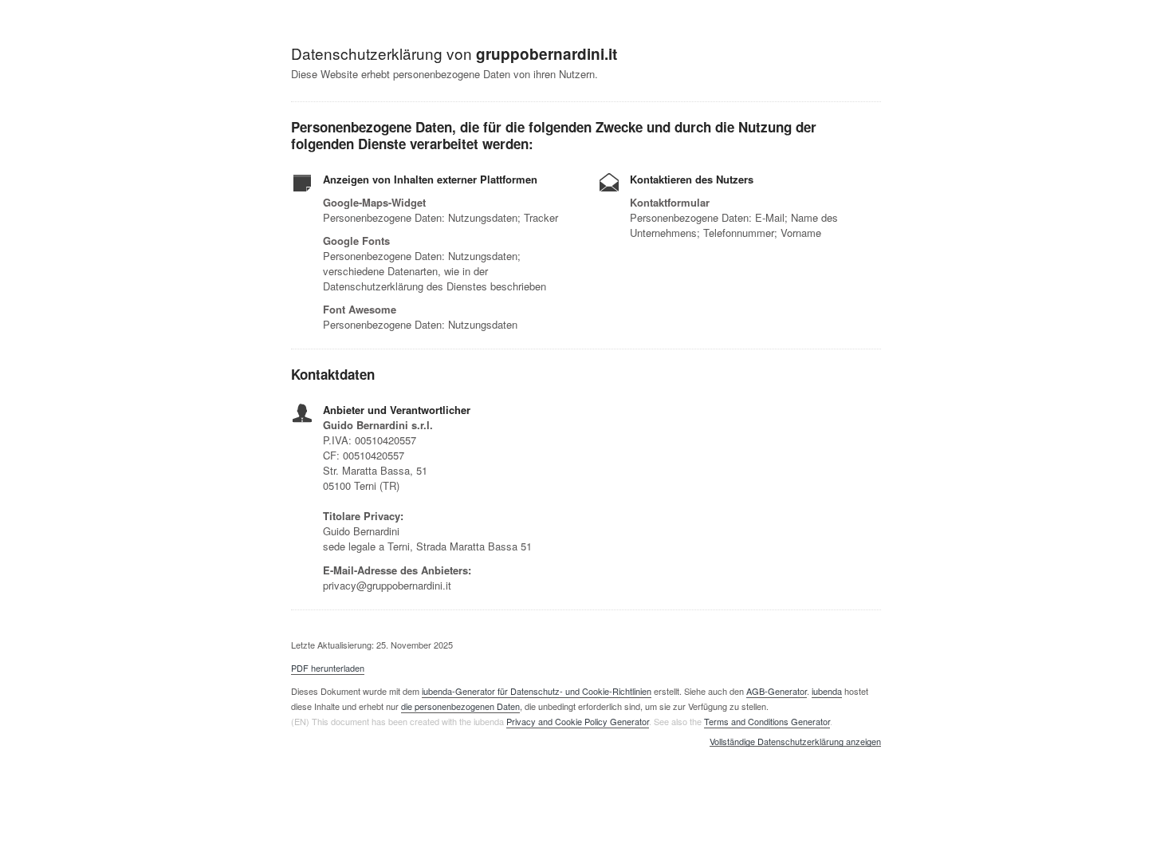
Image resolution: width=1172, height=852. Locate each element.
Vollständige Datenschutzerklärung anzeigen (795, 742)
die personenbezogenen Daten (460, 706)
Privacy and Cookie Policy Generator (577, 721)
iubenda (827, 690)
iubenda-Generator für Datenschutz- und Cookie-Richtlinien (536, 690)
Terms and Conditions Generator (767, 721)
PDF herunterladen (327, 667)
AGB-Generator (776, 690)
